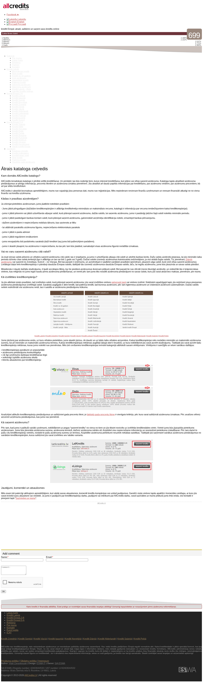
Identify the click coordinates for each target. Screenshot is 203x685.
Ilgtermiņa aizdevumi (21, 87)
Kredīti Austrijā (18, 118)
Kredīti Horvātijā (19, 129)
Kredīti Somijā (18, 100)
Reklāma (16, 62)
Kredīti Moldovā (19, 140)
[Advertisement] (101, 526)
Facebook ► (13, 14)
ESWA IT (41, 663)
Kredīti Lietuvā (18, 96)
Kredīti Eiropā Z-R (15, 93)
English (20, 22)
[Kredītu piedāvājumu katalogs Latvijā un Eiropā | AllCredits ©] (16, 10)
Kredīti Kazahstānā (20, 144)
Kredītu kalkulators (20, 153)
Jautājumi (11, 149)
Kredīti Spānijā (18, 124)
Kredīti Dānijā (18, 107)
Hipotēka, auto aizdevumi (23, 162)
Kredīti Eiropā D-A (15, 122)
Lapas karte (17, 60)
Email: (49, 557)
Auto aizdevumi (19, 78)
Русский (21, 24)
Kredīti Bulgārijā (19, 135)
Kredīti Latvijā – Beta (21, 89)
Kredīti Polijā (17, 131)
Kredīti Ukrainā (19, 142)
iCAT (9, 633)
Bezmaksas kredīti (20, 71)
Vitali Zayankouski (18, 663)
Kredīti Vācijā (18, 109)
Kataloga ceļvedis (20, 151)
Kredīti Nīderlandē (20, 111)
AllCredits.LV (101, 503)
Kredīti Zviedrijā (19, 105)
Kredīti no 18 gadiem (21, 76)
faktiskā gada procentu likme (101, 414)
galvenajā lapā (118, 282)
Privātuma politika (10, 661)
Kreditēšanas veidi (20, 155)
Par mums (17, 58)
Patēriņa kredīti (19, 82)
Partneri (15, 65)
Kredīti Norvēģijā (19, 102)
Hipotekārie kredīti (20, 80)
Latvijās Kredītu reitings (22, 91)
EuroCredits (12, 630)
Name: (4, 557)
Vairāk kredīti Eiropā (21, 147)
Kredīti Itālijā (17, 127)
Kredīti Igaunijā (18, 98)
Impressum (43, 661)
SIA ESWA (60, 663)
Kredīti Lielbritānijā (20, 113)
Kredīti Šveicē (18, 120)
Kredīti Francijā (19, 116)
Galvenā (10, 56)
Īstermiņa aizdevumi (21, 85)
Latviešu (21, 19)
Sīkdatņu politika (28, 661)
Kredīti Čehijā (18, 133)
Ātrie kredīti (17, 74)
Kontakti (15, 67)
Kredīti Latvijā (13, 69)
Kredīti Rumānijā (19, 138)
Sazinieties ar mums (25, 498)
